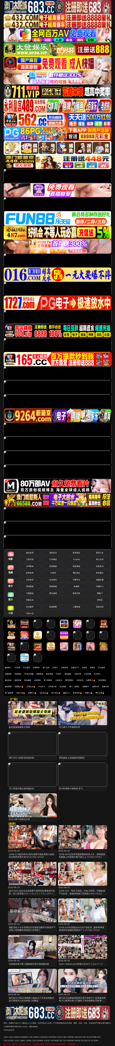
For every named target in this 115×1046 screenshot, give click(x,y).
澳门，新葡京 (74, 686)
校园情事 (53, 606)
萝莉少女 (100, 552)
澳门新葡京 (48, 680)
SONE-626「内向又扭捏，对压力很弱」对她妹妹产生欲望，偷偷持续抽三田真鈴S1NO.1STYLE (82, 892)
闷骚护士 (100, 586)
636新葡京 (102, 680)
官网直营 (36, 667)
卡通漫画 (30, 593)
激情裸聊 (8, 686)
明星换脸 (53, 586)
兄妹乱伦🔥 (43, 693)
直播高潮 (39, 674)
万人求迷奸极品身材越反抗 (21, 788)
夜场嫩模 (27, 680)
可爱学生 (76, 579)
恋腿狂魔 (100, 579)
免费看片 (85, 686)
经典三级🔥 (20, 693)
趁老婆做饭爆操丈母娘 (19, 727)
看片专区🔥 (55, 693)
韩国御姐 (53, 566)
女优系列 (53, 579)
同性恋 (100, 600)
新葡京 (92, 667)
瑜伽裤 (76, 586)
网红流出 (76, 573)
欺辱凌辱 (30, 573)
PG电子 (55, 667)
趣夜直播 (18, 680)
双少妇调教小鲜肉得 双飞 (71, 788)
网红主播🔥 (100, 693)
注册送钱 (64, 667)
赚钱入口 (66, 693)
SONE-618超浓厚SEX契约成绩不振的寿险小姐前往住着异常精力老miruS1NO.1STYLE (31, 855)
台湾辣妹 (30, 566)
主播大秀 (77, 674)
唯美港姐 (76, 566)
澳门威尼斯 (9, 693)
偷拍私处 (8, 680)
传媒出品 (30, 600)
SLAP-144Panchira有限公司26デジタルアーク (81, 963)
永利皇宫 (80, 680)
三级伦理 (30, 559)
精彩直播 (49, 674)
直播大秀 (105, 686)
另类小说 (30, 613)
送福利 (84, 667)
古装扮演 (30, 579)
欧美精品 (76, 552)
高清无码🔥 (77, 693)
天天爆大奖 (52, 686)
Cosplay (76, 559)
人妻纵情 (76, 606)
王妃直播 (87, 674)
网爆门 (100, 593)
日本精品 (53, 559)
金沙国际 (62, 686)
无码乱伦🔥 (30, 686)
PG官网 (17, 667)
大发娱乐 (58, 680)
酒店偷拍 (68, 674)
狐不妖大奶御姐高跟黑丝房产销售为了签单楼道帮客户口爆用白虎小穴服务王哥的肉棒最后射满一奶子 (82, 1000)
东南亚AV (100, 566)
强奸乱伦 (53, 552)
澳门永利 (46, 667)
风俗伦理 (100, 606)
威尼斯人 (8, 667)
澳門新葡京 (69, 680)
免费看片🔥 (90, 680)
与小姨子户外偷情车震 (69, 727)
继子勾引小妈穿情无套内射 (21, 757)
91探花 (53, 573)
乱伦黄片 (97, 674)
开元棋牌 (26, 667)
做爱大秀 (95, 686)
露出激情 (53, 593)
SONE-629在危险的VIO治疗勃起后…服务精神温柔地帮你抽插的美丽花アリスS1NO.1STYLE (81, 928)
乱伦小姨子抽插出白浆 (19, 819)
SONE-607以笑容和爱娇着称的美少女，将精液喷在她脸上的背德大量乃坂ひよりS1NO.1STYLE (82, 855)
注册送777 (75, 667)
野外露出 (100, 573)
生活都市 (30, 606)
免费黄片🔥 (19, 686)
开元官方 (41, 686)
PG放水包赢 (28, 674)
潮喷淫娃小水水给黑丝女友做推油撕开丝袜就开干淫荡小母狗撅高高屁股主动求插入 (32, 928)
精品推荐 (30, 552)
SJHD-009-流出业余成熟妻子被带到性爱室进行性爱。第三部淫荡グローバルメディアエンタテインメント (32, 893)
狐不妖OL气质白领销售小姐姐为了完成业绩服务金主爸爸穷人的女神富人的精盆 (31, 999)
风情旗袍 (30, 586)
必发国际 (37, 680)
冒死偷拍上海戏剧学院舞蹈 (71, 757)
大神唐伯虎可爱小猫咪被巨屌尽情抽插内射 (29, 963)
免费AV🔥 (89, 693)
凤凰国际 (18, 674)
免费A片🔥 (32, 693)
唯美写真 (76, 593)
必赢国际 (8, 674)
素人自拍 (100, 559)
